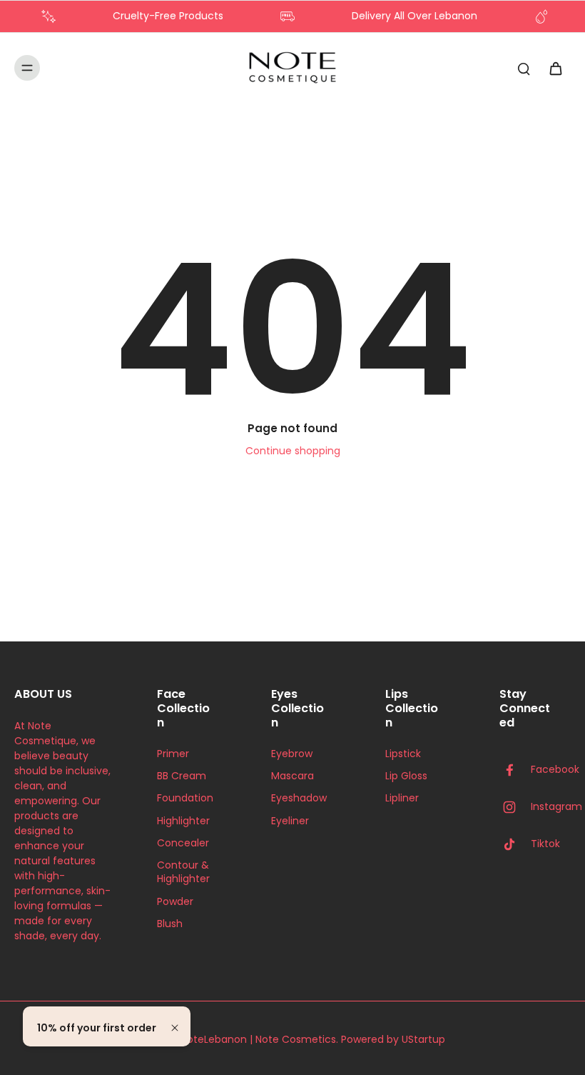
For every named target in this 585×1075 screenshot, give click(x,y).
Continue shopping (292, 451)
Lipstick (403, 754)
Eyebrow (291, 754)
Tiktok (545, 844)
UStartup (423, 1039)
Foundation (185, 798)
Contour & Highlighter (183, 872)
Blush (170, 924)
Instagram (556, 807)
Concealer (183, 843)
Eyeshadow (299, 798)
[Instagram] (515, 807)
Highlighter (183, 821)
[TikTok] (515, 844)
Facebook (555, 769)
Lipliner (402, 798)
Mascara (292, 776)
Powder (175, 902)
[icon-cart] (555, 68)
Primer (173, 754)
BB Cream (181, 776)
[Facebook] (515, 770)
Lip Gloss (406, 776)
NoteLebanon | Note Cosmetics (258, 1039)
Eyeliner (290, 821)
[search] (523, 68)
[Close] (175, 1028)
